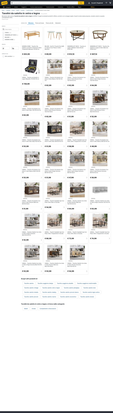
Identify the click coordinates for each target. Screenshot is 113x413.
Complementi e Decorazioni (48, 308)
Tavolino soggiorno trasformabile (86, 283)
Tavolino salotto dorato (87, 296)
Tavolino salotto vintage (31, 288)
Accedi (93, 3)
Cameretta (60, 7)
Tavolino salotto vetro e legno (51, 288)
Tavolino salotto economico (68, 296)
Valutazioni (58, 23)
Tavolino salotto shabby (49, 292)
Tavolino (23, 10)
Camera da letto (50, 7)
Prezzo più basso (39, 23)
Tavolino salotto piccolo (31, 296)
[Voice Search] (12, 3)
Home (3, 10)
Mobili (17, 10)
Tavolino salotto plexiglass (71, 288)
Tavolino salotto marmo (49, 296)
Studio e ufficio (70, 7)
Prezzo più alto (49, 23)
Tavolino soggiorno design (45, 283)
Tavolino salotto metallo (31, 292)
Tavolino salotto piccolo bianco (69, 292)
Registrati (100, 3)
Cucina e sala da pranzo (36, 7)
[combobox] (44, 2)
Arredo (16, 7)
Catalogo (8, 10)
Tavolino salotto (29, 10)
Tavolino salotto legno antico (91, 292)
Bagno (79, 7)
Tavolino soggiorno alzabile (65, 283)
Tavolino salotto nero (89, 288)
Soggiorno (24, 7)
